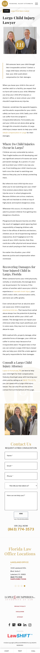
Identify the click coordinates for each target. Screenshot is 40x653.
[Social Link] (9, 626)
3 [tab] (21, 586)
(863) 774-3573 (29, 380)
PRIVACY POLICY (20, 606)
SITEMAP (20, 617)
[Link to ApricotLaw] (20, 635)
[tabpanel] (20, 570)
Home (6, 11)
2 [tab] (18, 586)
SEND (21, 513)
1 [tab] (15, 586)
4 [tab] (24, 586)
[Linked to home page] (20, 599)
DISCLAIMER (20, 611)
